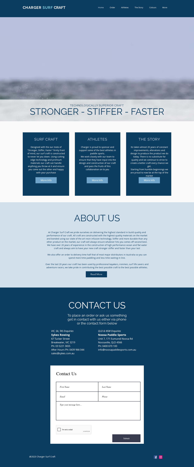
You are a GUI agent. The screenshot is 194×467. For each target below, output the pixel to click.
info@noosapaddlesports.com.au (117, 349)
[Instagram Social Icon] (160, 457)
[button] (164, 7)
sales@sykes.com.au (62, 353)
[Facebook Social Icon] (155, 457)
